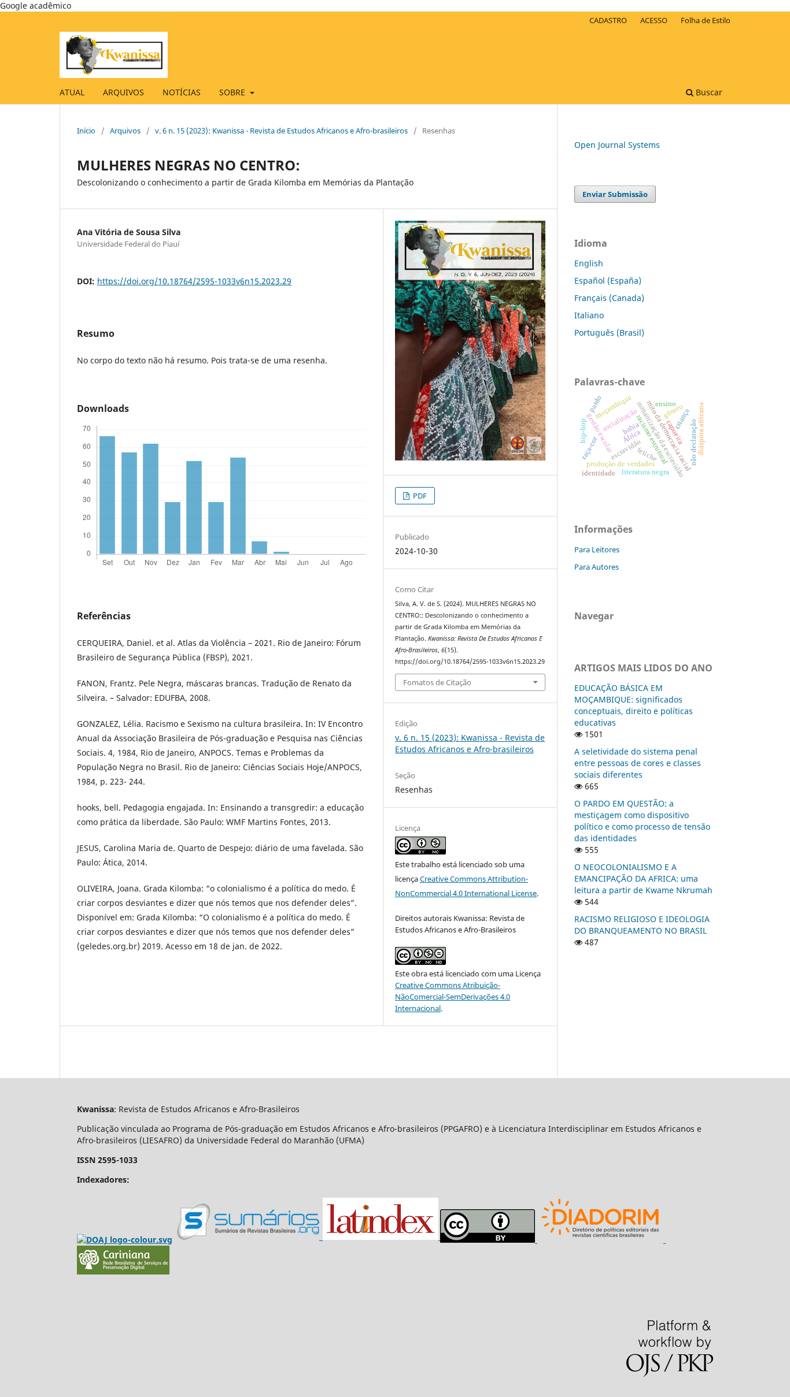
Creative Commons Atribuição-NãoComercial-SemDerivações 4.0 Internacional (452, 996)
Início (86, 130)
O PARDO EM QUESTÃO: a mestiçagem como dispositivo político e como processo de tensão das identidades (642, 821)
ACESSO (653, 20)
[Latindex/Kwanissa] (381, 1237)
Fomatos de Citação (437, 682)
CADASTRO (608, 20)
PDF (419, 496)
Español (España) (607, 280)
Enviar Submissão (615, 194)
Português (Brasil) (609, 332)
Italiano (589, 315)
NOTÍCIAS (182, 92)
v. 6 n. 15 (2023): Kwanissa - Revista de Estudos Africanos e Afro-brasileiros (281, 130)
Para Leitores (596, 549)
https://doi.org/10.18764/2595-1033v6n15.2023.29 (194, 281)
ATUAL (72, 92)
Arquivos (125, 130)
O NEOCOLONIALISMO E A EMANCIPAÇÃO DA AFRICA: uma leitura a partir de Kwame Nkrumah (643, 878)
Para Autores (596, 567)
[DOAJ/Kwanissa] (124, 1239)
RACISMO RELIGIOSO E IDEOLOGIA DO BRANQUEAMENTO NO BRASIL (642, 924)
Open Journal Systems (617, 144)
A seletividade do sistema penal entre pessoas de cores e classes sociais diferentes (637, 763)
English (588, 263)
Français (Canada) (609, 297)
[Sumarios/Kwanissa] (250, 1237)
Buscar (707, 92)
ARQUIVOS (123, 92)
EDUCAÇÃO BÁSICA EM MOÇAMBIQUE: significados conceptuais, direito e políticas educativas (633, 705)
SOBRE (233, 92)
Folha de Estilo (705, 20)
